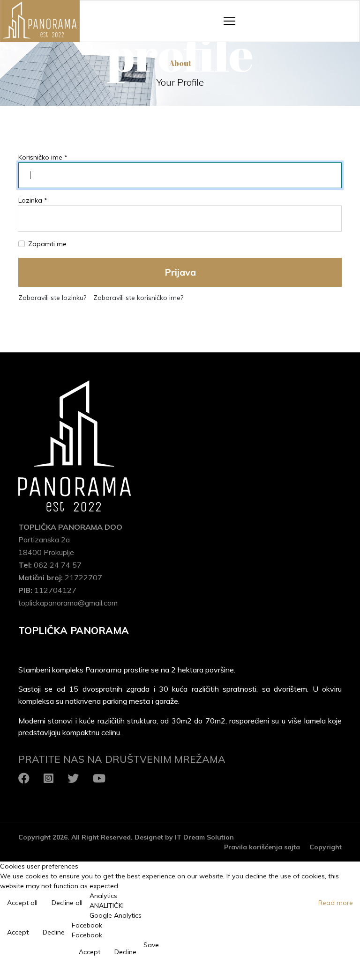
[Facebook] (24, 778)
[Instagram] (48, 778)
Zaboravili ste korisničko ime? (138, 297)
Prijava (180, 272)
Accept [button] (18, 932)
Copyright (325, 847)
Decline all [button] (67, 902)
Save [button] (151, 945)
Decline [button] (54, 932)
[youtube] (99, 778)
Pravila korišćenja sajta (262, 847)
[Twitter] (73, 778)
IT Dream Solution (204, 837)
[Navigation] (229, 21)
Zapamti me (47, 244)
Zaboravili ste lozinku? (52, 297)
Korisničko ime (43, 157)
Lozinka (32, 200)
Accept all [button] (22, 902)
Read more (335, 902)
